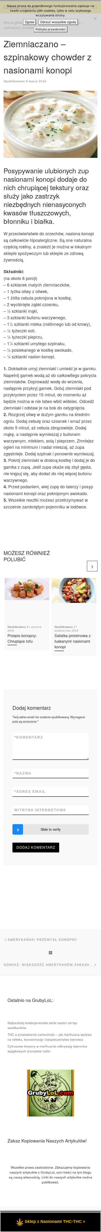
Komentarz (28, 737)
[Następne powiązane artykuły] (92, 566)
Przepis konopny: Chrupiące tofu (22, 638)
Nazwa (22, 773)
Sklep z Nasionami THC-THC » (55, 1221)
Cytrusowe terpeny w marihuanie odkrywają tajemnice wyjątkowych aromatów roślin (47, 1048)
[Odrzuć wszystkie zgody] (95, 18)
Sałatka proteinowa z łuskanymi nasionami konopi (72, 641)
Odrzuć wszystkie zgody (58, 22)
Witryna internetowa (40, 810)
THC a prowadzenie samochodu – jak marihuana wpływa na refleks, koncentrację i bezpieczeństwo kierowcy (50, 1037)
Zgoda (29, 22)
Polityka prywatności (50, 29)
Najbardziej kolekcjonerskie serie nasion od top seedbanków (42, 1025)
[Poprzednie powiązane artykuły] (80, 566)
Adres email (30, 792)
